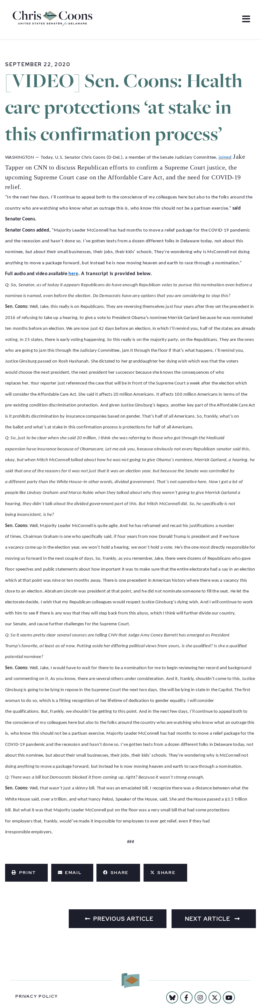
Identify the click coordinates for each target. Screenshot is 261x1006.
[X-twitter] (214, 997)
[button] (26, 873)
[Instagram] (200, 997)
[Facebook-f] (186, 997)
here (73, 274)
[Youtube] (229, 997)
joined (225, 157)
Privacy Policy (36, 996)
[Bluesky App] (172, 997)
